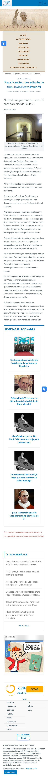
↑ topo (24, 699)
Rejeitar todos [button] (31, 768)
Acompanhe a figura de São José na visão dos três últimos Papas (22, 583)
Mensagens (23, 59)
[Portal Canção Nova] (7, 3)
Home (23, 35)
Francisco (36, 74)
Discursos (23, 63)
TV (29, 702)
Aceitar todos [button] (10, 772)
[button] (3, 43)
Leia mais (17, 765)
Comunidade (12, 725)
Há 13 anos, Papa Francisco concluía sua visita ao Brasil (22, 573)
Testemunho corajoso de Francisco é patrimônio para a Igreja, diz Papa (22, 603)
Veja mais (24, 626)
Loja (30, 710)
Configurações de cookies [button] (13, 768)
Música (10, 714)
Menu (40, 3)
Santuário (11, 721)
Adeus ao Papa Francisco (23, 67)
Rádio (30, 706)
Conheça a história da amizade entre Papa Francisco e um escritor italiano (23, 593)
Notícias (8, 74)
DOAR (23, 738)
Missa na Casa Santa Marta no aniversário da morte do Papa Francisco (20, 615)
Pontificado (26, 74)
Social (9, 729)
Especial (17, 74)
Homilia (23, 55)
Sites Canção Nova (45, 3)
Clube (9, 718)
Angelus (23, 43)
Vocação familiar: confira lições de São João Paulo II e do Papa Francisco (23, 563)
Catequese (23, 51)
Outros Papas (23, 39)
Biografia (23, 47)
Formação (11, 706)
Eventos (10, 702)
